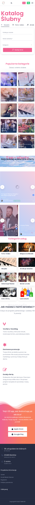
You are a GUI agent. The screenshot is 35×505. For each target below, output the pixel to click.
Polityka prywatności (7, 482)
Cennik (3, 474)
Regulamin (4, 480)
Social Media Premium (7, 477)
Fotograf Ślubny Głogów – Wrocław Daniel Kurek (10, 194)
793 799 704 (17, 233)
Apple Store (18, 429)
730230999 (5, 199)
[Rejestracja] (28, 3)
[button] (2, 187)
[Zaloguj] (24, 3)
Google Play (19, 434)
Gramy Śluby (5, 225)
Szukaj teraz (18, 50)
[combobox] (17, 32)
